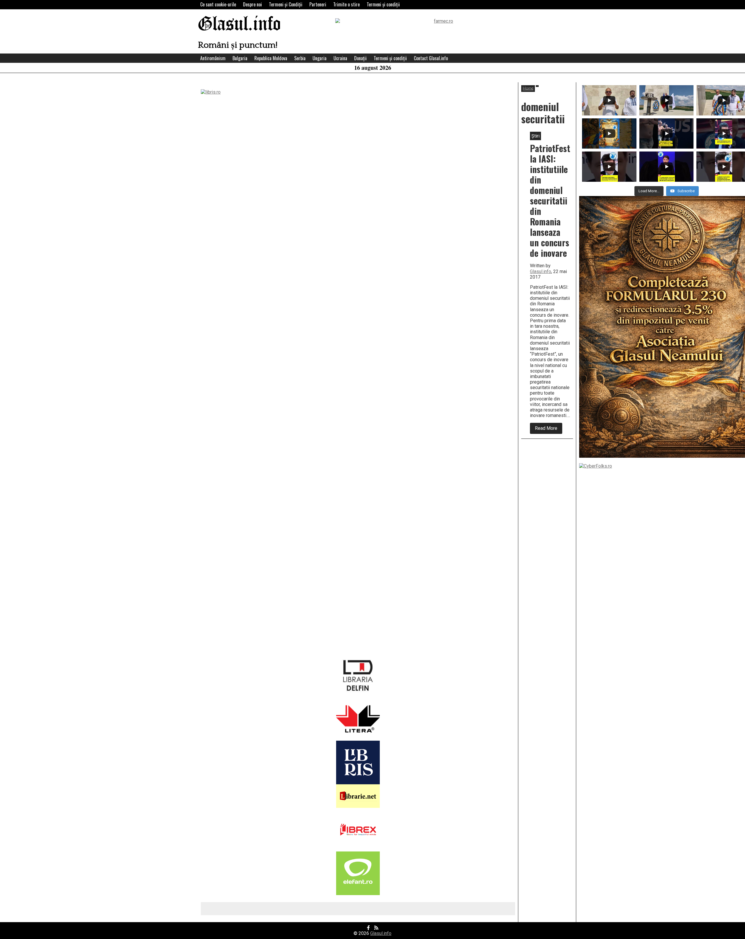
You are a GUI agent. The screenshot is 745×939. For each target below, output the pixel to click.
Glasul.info (239, 24)
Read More (548, 429)
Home (528, 88)
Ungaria (320, 58)
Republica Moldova (270, 58)
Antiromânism (213, 58)
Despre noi (252, 4)
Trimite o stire (346, 4)
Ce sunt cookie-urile (218, 4)
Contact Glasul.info (431, 58)
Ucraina (340, 58)
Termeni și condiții (383, 4)
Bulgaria (240, 58)
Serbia (300, 58)
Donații (360, 58)
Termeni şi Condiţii (285, 4)
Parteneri (317, 4)
